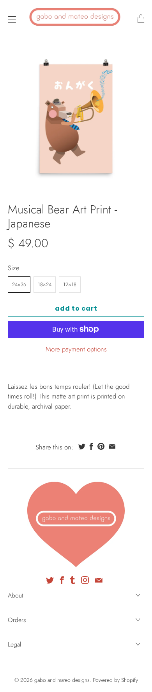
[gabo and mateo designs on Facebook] (62, 580)
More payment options (76, 349)
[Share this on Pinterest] (101, 446)
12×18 (69, 284)
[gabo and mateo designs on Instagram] (85, 580)
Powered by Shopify (115, 680)
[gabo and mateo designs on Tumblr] (72, 580)
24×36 (19, 284)
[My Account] (10, 19)
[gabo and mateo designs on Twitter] (50, 580)
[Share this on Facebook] (91, 446)
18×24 (44, 284)
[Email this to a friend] (112, 446)
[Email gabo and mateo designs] (99, 580)
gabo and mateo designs (62, 680)
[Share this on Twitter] (82, 446)
